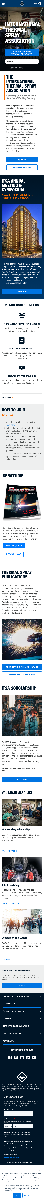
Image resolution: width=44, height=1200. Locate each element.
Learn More (22, 292)
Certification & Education (16, 996)
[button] (22, 396)
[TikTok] (34, 1057)
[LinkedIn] (28, 1057)
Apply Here (22, 779)
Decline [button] (26, 1195)
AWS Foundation (8, 851)
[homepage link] (22, 1076)
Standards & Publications (16, 1026)
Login (35, 3)
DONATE (22, 985)
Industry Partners (15, 68)
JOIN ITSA (22, 160)
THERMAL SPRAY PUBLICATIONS (22, 674)
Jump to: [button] (10, 61)
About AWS (8, 1041)
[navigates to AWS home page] (22, 5)
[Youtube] (22, 1057)
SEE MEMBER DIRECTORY (22, 167)
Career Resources (12, 1033)
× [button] (39, 1170)
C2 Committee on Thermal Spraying (22, 667)
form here (10, 425)
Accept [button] (17, 1195)
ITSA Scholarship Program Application (22, 52)
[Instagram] (16, 1057)
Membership (9, 1004)
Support (7, 1018)
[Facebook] (10, 1057)
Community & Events (13, 1011)
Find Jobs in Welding (10, 903)
